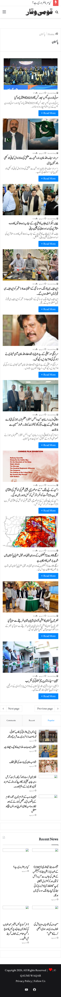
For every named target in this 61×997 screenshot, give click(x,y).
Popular (51, 720)
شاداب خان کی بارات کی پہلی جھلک (22, 762)
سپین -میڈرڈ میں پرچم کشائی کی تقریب (41, 681)
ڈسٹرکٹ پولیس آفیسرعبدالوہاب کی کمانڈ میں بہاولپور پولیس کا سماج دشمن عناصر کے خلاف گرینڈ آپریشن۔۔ (16, 931)
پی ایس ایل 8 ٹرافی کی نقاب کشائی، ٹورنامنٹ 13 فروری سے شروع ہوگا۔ (21, 734)
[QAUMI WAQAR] (39, 12)
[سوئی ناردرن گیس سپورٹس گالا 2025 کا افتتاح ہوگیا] (30, 74)
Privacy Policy (24, 981)
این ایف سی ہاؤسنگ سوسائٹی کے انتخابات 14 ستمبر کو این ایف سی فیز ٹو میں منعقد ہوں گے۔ (31, 291)
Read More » (48, 113)
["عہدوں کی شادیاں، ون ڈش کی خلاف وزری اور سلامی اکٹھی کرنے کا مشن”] (45, 913)
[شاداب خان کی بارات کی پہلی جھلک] (48, 766)
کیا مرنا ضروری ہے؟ (41, 3)
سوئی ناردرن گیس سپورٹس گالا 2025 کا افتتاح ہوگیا (36, 97)
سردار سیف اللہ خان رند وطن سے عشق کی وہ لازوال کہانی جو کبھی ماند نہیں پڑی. (31, 160)
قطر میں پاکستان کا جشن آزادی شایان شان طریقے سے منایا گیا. (32, 620)
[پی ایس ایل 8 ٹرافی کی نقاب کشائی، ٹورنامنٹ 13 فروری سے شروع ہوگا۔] (48, 736)
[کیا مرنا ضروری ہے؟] (16, 855)
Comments (11, 720)
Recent (32, 720)
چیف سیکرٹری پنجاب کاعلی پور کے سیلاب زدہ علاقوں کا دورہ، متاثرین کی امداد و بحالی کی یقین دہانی (33, 226)
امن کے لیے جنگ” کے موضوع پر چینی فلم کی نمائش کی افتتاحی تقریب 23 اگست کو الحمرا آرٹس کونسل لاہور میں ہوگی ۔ (31, 492)
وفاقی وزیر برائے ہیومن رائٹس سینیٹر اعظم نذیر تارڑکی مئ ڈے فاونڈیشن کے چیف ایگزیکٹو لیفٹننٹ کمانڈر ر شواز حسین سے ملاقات (31, 425)
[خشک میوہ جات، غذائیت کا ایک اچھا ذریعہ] (48, 751)
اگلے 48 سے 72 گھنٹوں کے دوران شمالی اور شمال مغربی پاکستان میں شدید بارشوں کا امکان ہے (31, 558)
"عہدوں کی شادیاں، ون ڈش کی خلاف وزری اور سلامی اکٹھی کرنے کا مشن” (46, 929)
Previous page (45, 708)
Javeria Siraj (51, 93)
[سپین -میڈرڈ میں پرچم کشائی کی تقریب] (30, 657)
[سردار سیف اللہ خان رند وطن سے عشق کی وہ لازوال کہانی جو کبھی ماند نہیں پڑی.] (30, 134)
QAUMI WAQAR (30, 975)
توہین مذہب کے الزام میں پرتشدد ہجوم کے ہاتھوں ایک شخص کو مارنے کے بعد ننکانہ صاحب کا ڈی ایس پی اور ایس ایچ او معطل (21, 804)
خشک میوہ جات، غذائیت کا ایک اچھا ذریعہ (20, 747)
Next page (13, 708)
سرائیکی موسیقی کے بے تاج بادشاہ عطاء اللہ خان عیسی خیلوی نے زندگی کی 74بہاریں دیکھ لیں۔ (31, 356)
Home (51, 34)
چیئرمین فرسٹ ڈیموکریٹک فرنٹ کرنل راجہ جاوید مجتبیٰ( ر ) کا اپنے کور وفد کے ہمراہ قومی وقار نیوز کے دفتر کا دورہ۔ (20, 782)
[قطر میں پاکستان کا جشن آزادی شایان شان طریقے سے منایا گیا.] (30, 597)
